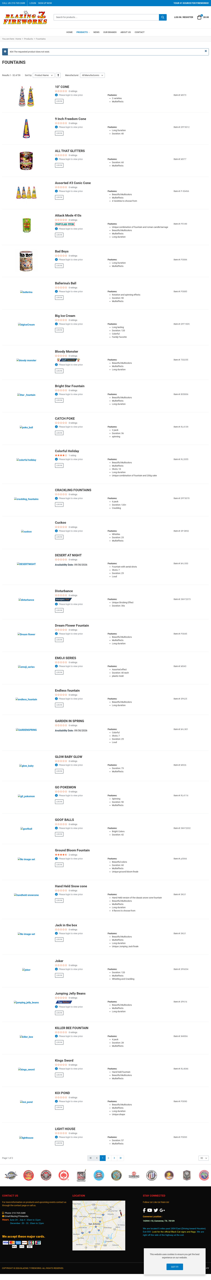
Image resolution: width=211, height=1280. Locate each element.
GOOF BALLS (64, 820)
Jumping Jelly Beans (70, 993)
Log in (59, 101)
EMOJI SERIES (65, 658)
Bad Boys (62, 251)
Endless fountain (67, 690)
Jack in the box (66, 925)
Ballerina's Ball (65, 283)
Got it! (174, 1267)
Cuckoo (60, 522)
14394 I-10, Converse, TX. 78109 (159, 1221)
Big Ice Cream (65, 316)
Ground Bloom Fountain (72, 850)
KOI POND (62, 1093)
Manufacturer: (72, 75)
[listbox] (44, 75)
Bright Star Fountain (69, 386)
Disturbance (64, 591)
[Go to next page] (114, 1158)
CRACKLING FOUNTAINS (73, 490)
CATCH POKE (65, 418)
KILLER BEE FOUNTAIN (71, 1028)
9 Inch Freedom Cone (70, 119)
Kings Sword (64, 1060)
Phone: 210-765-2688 (15, 1213)
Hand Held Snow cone (71, 886)
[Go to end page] (120, 1158)
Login (33, 3)
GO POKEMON (65, 787)
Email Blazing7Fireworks (16, 1216)
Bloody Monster (66, 351)
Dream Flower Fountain (72, 625)
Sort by (28, 75)
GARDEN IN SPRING (69, 721)
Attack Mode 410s (68, 215)
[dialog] (175, 1261)
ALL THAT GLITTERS (70, 151)
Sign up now (45, 3)
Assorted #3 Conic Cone (73, 183)
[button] (202, 17)
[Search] (163, 17)
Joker (59, 961)
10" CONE (62, 87)
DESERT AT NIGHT (68, 555)
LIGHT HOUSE (65, 1129)
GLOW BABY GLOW (68, 757)
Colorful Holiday (67, 451)
